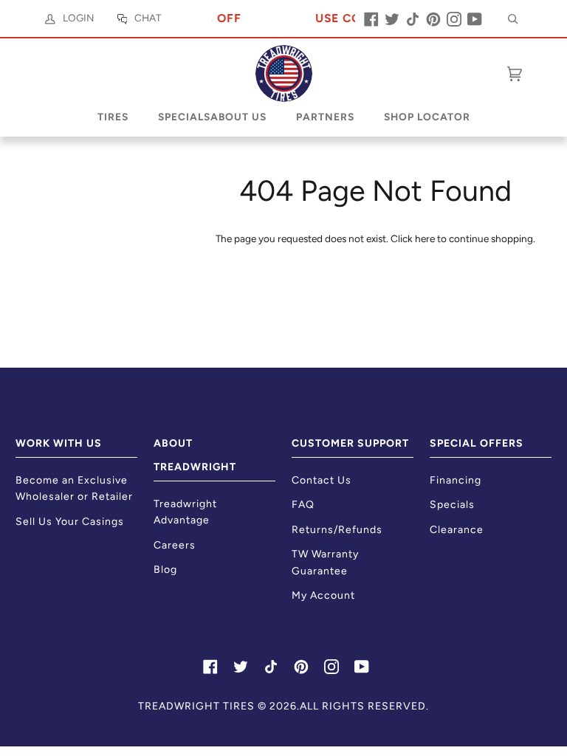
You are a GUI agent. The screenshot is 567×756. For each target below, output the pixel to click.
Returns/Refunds (337, 529)
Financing (455, 480)
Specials (452, 504)
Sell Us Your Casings (70, 521)
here (425, 238)
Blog (165, 569)
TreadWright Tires (196, 706)
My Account (323, 595)
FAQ (303, 504)
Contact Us (321, 480)
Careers (175, 545)
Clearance (457, 529)
